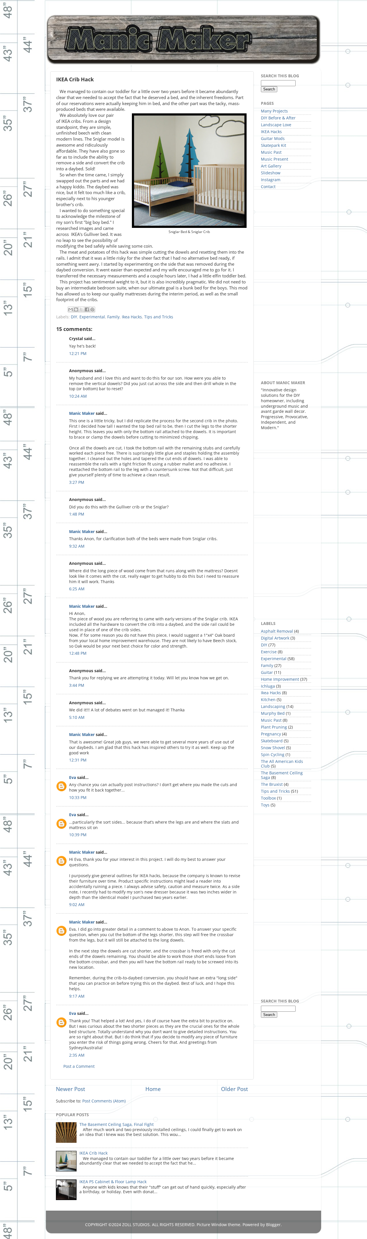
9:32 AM (77, 546)
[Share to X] (81, 309)
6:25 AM (77, 588)
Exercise (269, 651)
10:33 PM (78, 797)
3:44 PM (76, 685)
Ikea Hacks (132, 316)
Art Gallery (271, 166)
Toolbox (268, 798)
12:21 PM (78, 353)
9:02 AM (77, 904)
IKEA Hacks (271, 131)
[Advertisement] (284, 284)
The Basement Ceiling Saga (282, 775)
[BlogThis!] (76, 309)
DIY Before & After (278, 118)
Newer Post (70, 1089)
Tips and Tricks (158, 316)
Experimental (92, 316)
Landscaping (273, 706)
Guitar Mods (273, 138)
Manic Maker (82, 413)
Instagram (270, 179)
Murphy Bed (273, 713)
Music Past (271, 152)
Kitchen (268, 699)
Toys (265, 805)
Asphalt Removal (277, 631)
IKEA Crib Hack (93, 1153)
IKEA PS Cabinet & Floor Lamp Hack (113, 1181)
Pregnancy (271, 734)
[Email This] (70, 309)
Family (113, 316)
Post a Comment (79, 1066)
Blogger (273, 1224)
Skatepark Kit (273, 145)
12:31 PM (78, 760)
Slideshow (270, 172)
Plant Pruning (274, 727)
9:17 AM (77, 996)
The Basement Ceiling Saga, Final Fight (116, 1124)
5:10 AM (77, 717)
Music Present (274, 159)
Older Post (234, 1089)
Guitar (267, 672)
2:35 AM (77, 1055)
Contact (268, 186)
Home (153, 1089)
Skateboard (272, 740)
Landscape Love (276, 124)
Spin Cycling (272, 754)
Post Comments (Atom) (104, 1101)
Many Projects (274, 111)
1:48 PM (76, 514)
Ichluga (268, 686)
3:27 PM (76, 482)
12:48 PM (78, 653)
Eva (72, 777)
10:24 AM (78, 396)
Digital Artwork (275, 638)
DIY (74, 316)
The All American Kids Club (282, 764)
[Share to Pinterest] (92, 309)
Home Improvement (280, 679)
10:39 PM (78, 834)
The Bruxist (272, 784)
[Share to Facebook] (87, 309)
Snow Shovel (273, 747)
